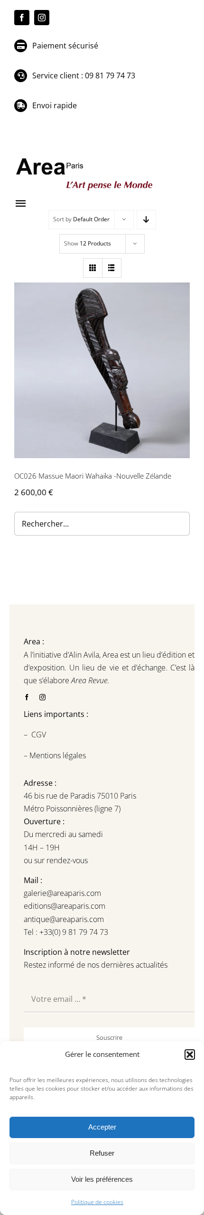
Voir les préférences (102, 1179)
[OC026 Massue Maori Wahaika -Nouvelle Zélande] (102, 370)
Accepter (102, 1127)
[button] (190, 1054)
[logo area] (85, 158)
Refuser (102, 1153)
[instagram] (41, 17)
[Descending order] (146, 219)
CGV (39, 734)
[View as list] (111, 268)
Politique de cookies (97, 1202)
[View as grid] (92, 268)
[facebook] (21, 17)
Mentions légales (57, 755)
